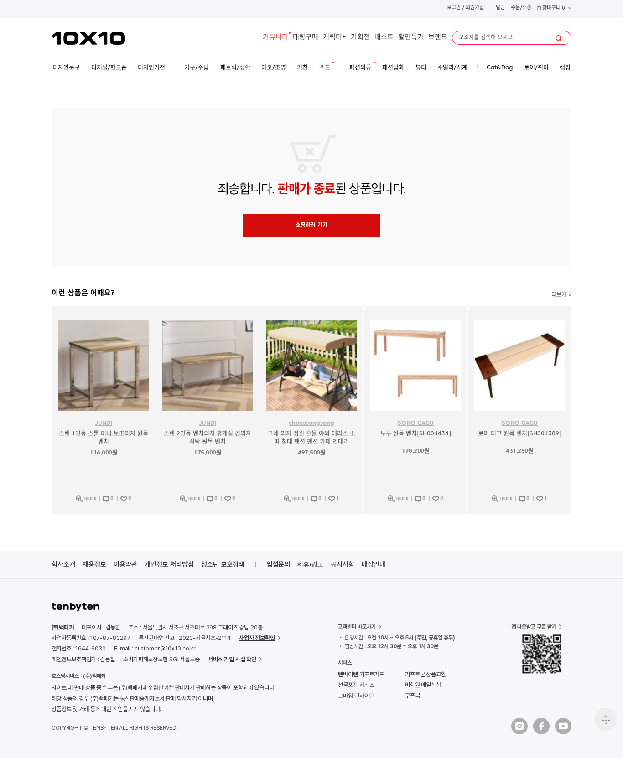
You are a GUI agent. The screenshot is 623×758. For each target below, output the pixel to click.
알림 (500, 7)
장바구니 (553, 8)
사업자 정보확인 (257, 637)
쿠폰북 (412, 695)
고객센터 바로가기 (357, 627)
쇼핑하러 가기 (311, 225)
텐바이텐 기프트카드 (361, 674)
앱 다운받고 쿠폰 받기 (533, 627)
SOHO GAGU (416, 423)
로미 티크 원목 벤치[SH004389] (519, 434)
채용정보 (94, 564)
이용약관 (125, 564)
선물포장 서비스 (356, 684)
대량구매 (305, 37)
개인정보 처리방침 (169, 564)
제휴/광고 (310, 564)
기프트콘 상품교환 (425, 674)
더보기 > (561, 295)
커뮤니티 (275, 37)
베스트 (384, 37)
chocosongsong (311, 423)
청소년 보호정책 (222, 564)
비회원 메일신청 (423, 684)
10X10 (88, 38)
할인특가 (411, 37)
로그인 (454, 7)
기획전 (360, 37)
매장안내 (373, 564)
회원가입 (475, 7)
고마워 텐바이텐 (356, 695)
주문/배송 (521, 7)
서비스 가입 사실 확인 (232, 659)
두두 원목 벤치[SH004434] (415, 434)
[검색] (559, 38)
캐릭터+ (334, 37)
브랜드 (437, 37)
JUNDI (103, 423)
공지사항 (342, 564)
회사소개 (63, 564)
